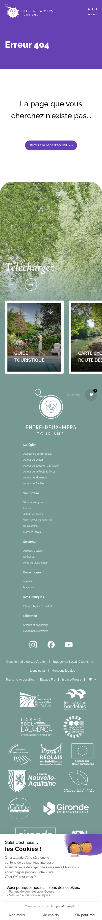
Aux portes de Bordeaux (37, 453)
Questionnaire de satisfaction (26, 661)
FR (90, 679)
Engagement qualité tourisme (72, 661)
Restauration (30, 526)
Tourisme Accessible (20, 679)
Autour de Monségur (35, 477)
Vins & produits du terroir (37, 520)
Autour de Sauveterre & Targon (41, 465)
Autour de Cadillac (34, 483)
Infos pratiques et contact (37, 606)
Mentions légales (63, 670)
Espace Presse (71, 679)
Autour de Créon (33, 459)
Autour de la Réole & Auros (39, 471)
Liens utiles (38, 670)
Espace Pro (47, 679)
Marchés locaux (32, 532)
